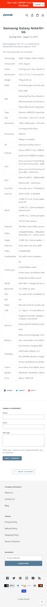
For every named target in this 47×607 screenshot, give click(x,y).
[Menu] (42, 15)
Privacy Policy (11, 522)
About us (9, 492)
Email (5, 423)
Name (5, 413)
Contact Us (10, 499)
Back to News (25, 472)
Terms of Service (12, 541)
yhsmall (26, 599)
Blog (7, 505)
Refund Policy (11, 528)
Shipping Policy (12, 535)
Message (6, 433)
